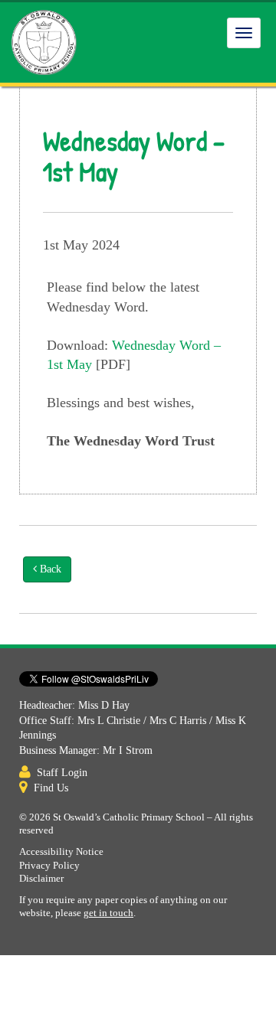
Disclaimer (41, 878)
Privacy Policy (49, 865)
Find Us (51, 788)
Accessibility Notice (61, 851)
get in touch (108, 913)
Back (49, 569)
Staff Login (62, 772)
